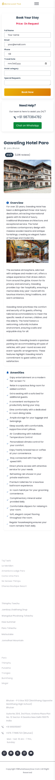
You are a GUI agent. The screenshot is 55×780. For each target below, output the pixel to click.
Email (6, 40)
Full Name (9, 30)
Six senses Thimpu (11, 581)
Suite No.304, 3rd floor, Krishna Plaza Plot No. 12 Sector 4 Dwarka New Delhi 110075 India (28, 717)
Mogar (5, 683)
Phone (7, 49)
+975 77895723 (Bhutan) (19, 733)
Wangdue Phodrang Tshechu (17, 615)
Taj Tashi (6, 560)
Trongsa (6, 673)
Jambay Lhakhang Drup (14, 609)
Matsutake (7, 634)
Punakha (6, 667)
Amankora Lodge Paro (13, 570)
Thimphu (6, 662)
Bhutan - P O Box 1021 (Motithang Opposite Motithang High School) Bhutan (29, 704)
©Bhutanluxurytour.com (28, 769)
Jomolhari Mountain (12, 640)
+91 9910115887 (13, 726)
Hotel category (11, 68)
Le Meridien (7, 565)
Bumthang (7, 678)
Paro (4, 657)
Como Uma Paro (10, 575)
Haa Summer (9, 621)
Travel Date (9, 59)
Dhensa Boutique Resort (14, 586)
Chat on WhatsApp (27, 125)
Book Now (28, 92)
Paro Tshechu (9, 628)
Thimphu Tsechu (10, 603)
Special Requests (12, 78)
